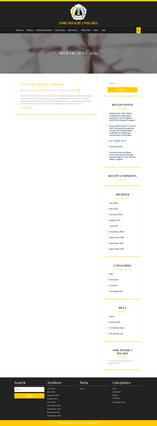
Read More (26, 108)
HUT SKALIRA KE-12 (117, 141)
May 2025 (113, 208)
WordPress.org (116, 333)
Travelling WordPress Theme (71, 423)
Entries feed (114, 322)
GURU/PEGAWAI (43, 30)
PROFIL (19, 30)
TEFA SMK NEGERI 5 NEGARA (42, 84)
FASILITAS (59, 30)
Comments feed (116, 328)
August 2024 (114, 220)
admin (39, 90)
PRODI (29, 30)
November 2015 (116, 243)
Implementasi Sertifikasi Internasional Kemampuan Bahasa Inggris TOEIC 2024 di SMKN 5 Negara (122, 156)
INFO (96, 30)
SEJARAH (113, 285)
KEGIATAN (72, 30)
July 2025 (113, 203)
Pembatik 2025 (116, 146)
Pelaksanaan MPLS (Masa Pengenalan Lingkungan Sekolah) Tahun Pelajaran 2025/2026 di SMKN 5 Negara (122, 117)
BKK (104, 30)
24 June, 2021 (28, 90)
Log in (111, 316)
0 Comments (51, 90)
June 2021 (113, 226)
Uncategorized (70, 90)
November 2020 (116, 231)
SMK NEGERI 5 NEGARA (78, 23)
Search (122, 90)
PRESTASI (85, 30)
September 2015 (116, 249)
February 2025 (115, 214)
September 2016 (116, 237)
